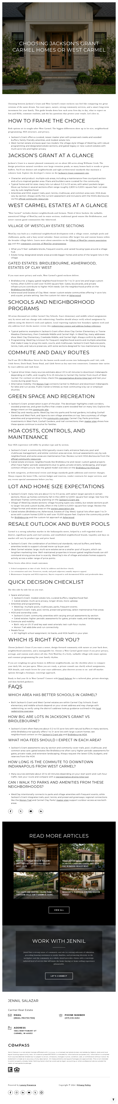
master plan (90, 421)
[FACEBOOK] (10, 1092)
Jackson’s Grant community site (73, 173)
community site (41, 410)
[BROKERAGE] (41, 1092)
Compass (51, 1052)
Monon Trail (43, 384)
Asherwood (75, 295)
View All (59, 910)
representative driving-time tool (75, 378)
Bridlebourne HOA (77, 735)
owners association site (62, 509)
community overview (58, 418)
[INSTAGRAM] (16, 1092)
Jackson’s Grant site (69, 500)
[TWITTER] (35, 1092)
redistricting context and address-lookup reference (76, 326)
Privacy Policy (84, 1085)
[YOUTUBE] (29, 1092)
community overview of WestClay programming (43, 243)
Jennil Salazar (65, 678)
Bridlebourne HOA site (22, 290)
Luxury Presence (28, 1085)
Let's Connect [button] (59, 976)
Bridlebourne (22, 517)
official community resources (33, 199)
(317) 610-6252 (72, 1018)
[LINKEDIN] (23, 1092)
